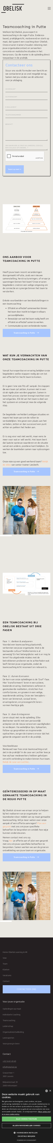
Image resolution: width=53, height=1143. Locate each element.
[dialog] (26, 1115)
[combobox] (46, 1091)
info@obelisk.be (10, 1067)
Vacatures (7, 975)
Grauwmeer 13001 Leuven (8, 1074)
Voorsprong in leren (11, 1043)
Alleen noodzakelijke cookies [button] (26, 1125)
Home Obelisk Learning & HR (15, 952)
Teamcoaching (9, 1020)
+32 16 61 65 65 (9, 1061)
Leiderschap (8, 1026)
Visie (5, 958)
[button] (49, 8)
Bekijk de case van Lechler (16, 762)
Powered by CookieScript (26, 1140)
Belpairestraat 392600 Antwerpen (10, 1084)
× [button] (50, 1091)
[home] (12, 8)
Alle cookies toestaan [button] (26, 1119)
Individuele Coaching (11, 1014)
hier (11, 840)
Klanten (6, 969)
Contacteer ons (26, 989)
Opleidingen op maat (12, 1009)
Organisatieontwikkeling (13, 1032)
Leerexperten (8, 1038)
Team (5, 964)
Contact (6, 981)
